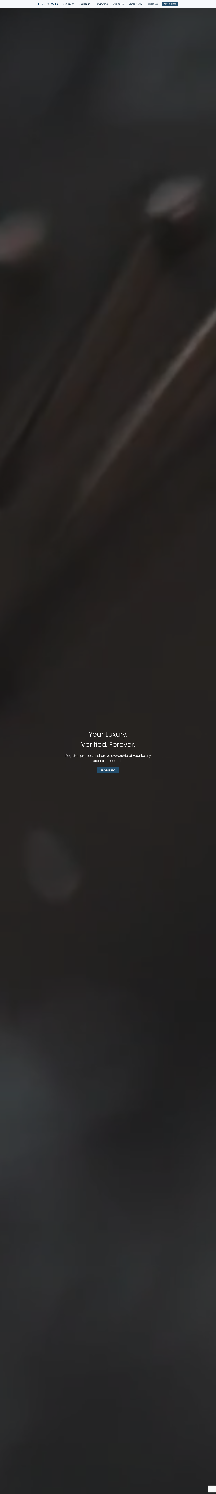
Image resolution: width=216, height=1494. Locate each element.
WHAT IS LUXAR (68, 4)
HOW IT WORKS (102, 4)
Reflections (153, 4)
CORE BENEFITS (85, 4)
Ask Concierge (170, 4)
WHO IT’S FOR (118, 4)
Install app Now (108, 770)
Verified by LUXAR (136, 4)
